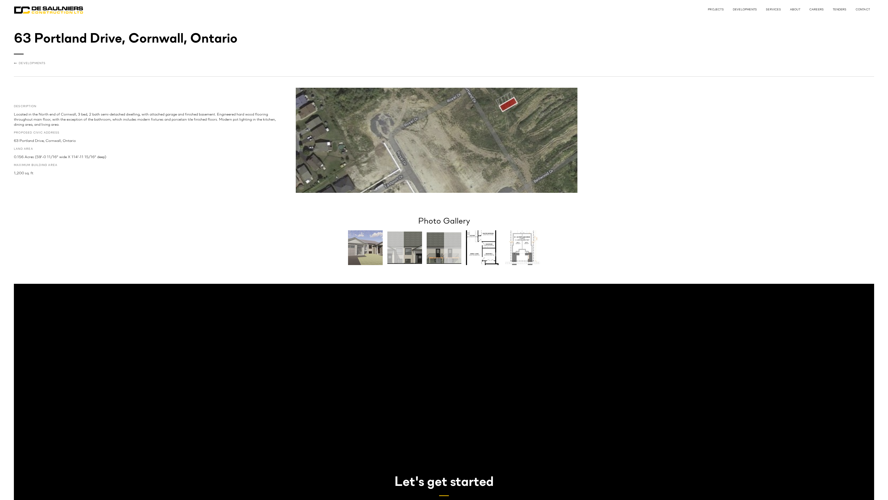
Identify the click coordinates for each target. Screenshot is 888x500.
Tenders (839, 9)
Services (773, 9)
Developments (745, 9)
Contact (863, 9)
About (795, 9)
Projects (716, 9)
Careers (816, 9)
